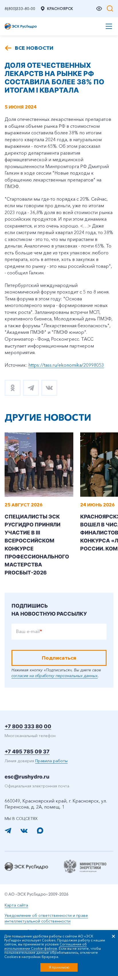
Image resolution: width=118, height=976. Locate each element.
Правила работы (51, 760)
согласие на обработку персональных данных (54, 675)
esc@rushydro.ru (27, 777)
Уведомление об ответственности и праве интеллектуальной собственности (46, 918)
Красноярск (60, 8)
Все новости (34, 48)
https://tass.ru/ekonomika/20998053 (66, 365)
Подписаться (59, 658)
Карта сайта (16, 905)
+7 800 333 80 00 (28, 726)
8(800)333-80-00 (20, 8)
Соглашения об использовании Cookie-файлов (45, 946)
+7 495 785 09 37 (27, 752)
